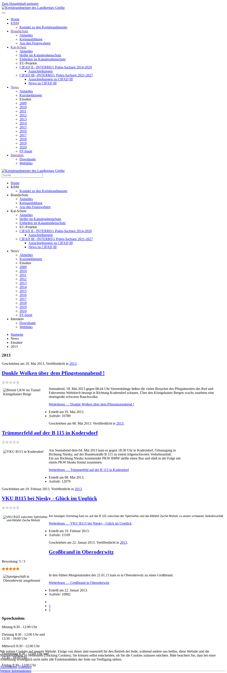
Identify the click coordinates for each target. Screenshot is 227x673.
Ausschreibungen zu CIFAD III (50, 79)
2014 (23, 123)
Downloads (28, 159)
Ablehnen (24, 667)
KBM (15, 23)
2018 (23, 139)
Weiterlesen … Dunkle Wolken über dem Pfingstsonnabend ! (91, 404)
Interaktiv (17, 155)
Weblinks (26, 163)
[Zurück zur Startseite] (33, 8)
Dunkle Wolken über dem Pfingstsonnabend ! (53, 373)
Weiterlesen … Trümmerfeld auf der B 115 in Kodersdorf (89, 470)
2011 (23, 111)
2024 (23, 147)
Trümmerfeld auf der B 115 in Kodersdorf (50, 433)
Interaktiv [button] (17, 319)
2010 (23, 107)
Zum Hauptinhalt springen (20, 4)
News (15, 87)
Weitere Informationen (15, 671)
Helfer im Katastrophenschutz (40, 55)
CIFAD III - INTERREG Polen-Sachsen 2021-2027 (56, 75)
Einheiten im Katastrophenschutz (43, 59)
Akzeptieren (8, 667)
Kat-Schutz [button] (18, 211)
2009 (23, 103)
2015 (23, 127)
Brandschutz (19, 31)
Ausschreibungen (40, 71)
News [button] (15, 251)
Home (15, 19)
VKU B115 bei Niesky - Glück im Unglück (49, 498)
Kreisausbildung (31, 39)
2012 (23, 115)
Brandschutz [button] (19, 195)
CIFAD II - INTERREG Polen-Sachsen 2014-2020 (56, 67)
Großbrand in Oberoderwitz (81, 552)
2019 (23, 143)
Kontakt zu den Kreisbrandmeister (43, 27)
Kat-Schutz (18, 47)
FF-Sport (26, 151)
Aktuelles (26, 35)
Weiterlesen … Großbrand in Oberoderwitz (79, 583)
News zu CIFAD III (42, 83)
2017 (23, 135)
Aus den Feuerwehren (35, 43)
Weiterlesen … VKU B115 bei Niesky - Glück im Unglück (90, 523)
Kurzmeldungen (31, 95)
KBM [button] (15, 187)
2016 (23, 131)
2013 (23, 119)
